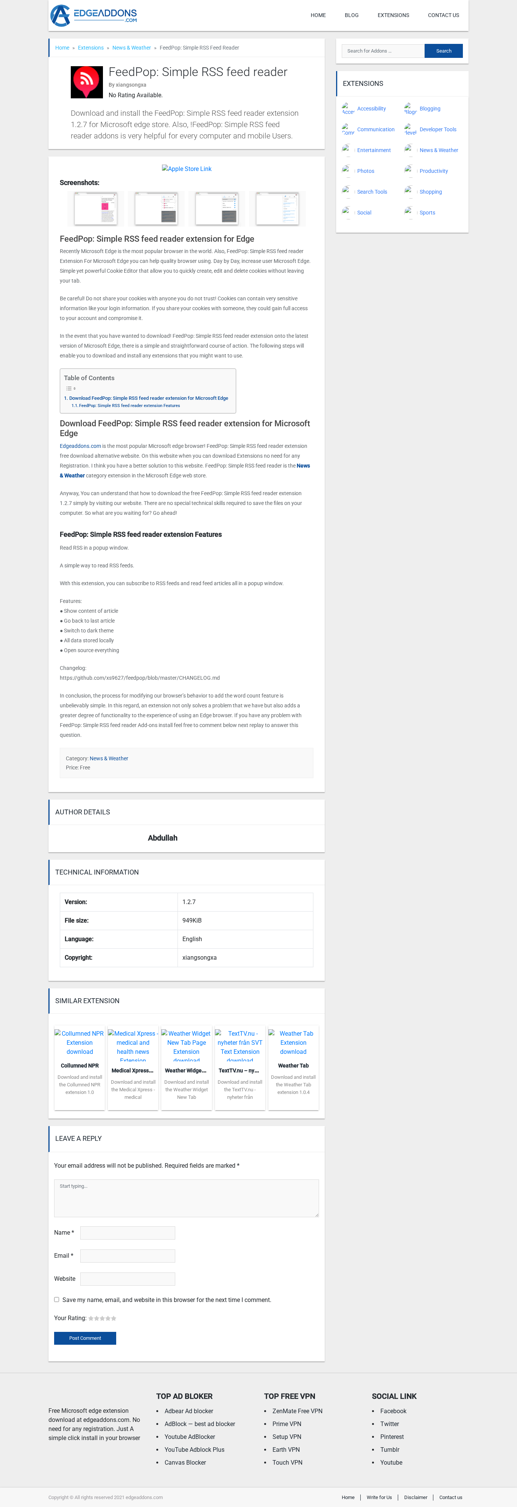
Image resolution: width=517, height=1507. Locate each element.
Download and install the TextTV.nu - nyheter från (240, 1089)
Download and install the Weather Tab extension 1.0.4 (293, 1084)
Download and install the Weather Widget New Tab (186, 1089)
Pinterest (392, 1436)
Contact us (443, 15)
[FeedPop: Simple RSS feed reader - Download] (187, 168)
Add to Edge (79, 1105)
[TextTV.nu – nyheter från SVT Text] (240, 1042)
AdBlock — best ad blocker (200, 1424)
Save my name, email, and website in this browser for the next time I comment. (166, 1299)
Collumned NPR (80, 1066)
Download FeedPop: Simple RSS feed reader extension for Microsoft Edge (148, 398)
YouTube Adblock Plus (194, 1449)
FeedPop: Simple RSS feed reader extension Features (129, 405)
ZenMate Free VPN (297, 1411)
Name (64, 1232)
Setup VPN (287, 1436)
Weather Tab (293, 1066)
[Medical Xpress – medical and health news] (133, 1042)
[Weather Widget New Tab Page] (186, 1042)
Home (318, 15)
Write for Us (379, 1497)
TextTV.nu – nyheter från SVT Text (260, 1070)
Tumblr (389, 1449)
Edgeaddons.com (80, 446)
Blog (352, 15)
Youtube (391, 1462)
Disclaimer (415, 1497)
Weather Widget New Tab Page (202, 1070)
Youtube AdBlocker (190, 1436)
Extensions (393, 15)
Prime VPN (287, 1424)
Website (64, 1278)
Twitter (389, 1424)
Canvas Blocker (185, 1462)
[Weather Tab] (293, 1040)
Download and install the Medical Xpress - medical (133, 1089)
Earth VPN (286, 1449)
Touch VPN (287, 1462)
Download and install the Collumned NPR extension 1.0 (80, 1084)
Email (63, 1255)
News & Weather (131, 48)
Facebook (393, 1411)
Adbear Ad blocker (189, 1411)
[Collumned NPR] (80, 1040)
